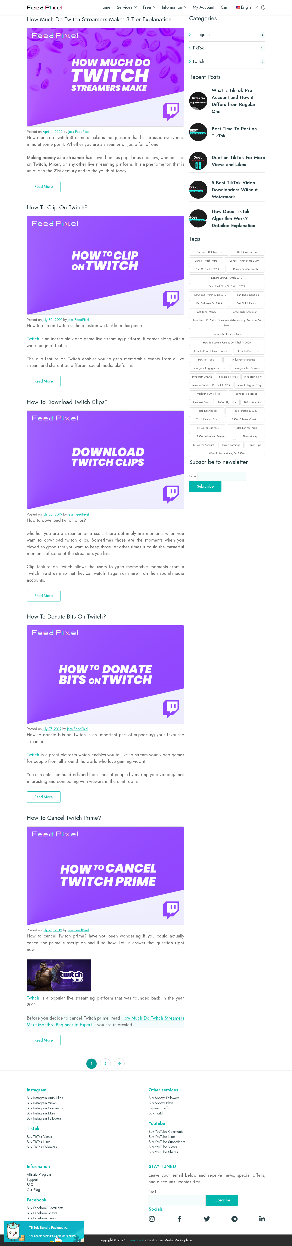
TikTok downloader (206, 411)
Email (193, 476)
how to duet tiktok (249, 351)
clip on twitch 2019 (207, 269)
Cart (225, 7)
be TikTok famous (247, 252)
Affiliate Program (39, 1174)
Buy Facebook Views (42, 1213)
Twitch (33, 339)
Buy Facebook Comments (45, 1207)
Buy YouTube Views (163, 1147)
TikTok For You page (245, 428)
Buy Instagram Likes (41, 1113)
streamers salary (201, 402)
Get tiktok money (206, 312)
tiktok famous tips (206, 419)
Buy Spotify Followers (164, 1097)
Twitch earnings (231, 445)
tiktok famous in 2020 (244, 411)
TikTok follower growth (244, 419)
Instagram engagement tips (209, 368)
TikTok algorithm (227, 402)
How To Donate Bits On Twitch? (66, 616)
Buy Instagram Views (42, 1103)
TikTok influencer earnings (212, 436)
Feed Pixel (136, 1240)
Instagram (201, 35)
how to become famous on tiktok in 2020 (227, 343)
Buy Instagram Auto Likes (45, 1097)
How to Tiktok (206, 360)
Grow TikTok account (245, 312)
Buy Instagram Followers (44, 1118)
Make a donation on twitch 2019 (211, 385)
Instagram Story (252, 377)
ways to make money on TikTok (227, 453)
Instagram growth (202, 377)
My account (203, 7)
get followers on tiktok (209, 303)
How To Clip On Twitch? (57, 207)
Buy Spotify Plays (161, 1103)
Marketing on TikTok (208, 394)
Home (105, 7)
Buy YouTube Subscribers (167, 1141)
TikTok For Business (207, 428)
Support (32, 1179)
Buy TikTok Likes (38, 1141)
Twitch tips (254, 445)
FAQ (30, 1184)
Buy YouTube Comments (166, 1131)
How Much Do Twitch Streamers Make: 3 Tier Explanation (99, 19)
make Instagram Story (249, 385)
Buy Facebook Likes (41, 1218)
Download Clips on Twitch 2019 (227, 286)
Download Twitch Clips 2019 (210, 295)
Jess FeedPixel (78, 131)
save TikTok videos (246, 394)
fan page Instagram (248, 295)
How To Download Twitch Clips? (67, 402)
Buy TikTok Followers (42, 1147)
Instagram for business (247, 368)
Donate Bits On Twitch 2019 (226, 278)
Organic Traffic (159, 1108)
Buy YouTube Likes (162, 1136)
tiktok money (250, 436)
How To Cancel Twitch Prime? (64, 817)
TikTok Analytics (252, 402)
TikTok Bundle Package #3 (48, 1227)
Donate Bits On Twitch (245, 269)
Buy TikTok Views (39, 1136)
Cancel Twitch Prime (206, 261)
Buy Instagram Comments (45, 1108)
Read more (43, 186)
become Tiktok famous (209, 252)
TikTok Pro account (203, 445)
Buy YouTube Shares (163, 1152)
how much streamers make (227, 334)
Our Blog (33, 1189)
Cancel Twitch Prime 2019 (244, 261)
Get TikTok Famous (247, 303)
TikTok (198, 48)
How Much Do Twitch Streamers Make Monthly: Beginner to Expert (227, 323)
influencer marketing (243, 360)
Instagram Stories (227, 377)
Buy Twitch (156, 1113)
